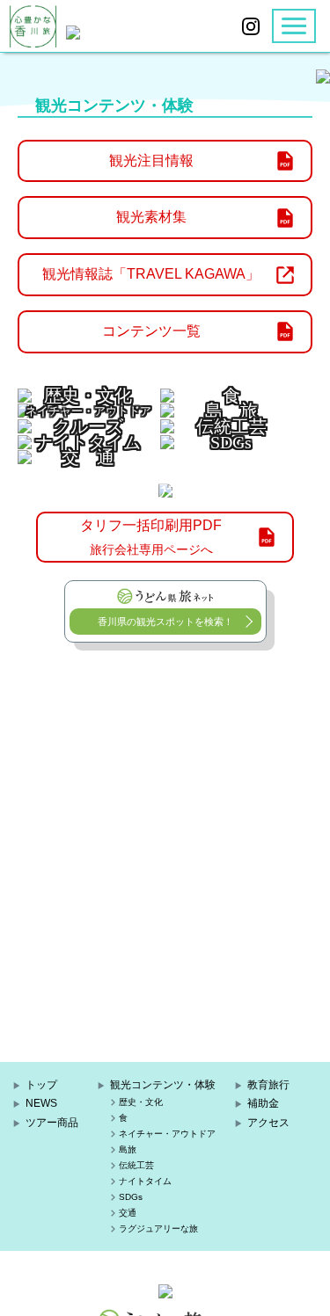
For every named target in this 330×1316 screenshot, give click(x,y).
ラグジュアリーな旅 (158, 1228)
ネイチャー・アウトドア (167, 1133)
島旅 (127, 1149)
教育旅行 (268, 1085)
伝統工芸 (136, 1165)
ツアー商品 (52, 1122)
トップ (41, 1085)
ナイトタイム (145, 1181)
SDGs (131, 1197)
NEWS (41, 1103)
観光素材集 (151, 216)
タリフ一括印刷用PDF (151, 537)
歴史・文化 (141, 1102)
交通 (127, 1213)
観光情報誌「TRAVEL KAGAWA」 (151, 273)
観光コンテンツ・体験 (163, 1085)
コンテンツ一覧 (151, 331)
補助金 (263, 1103)
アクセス (268, 1122)
